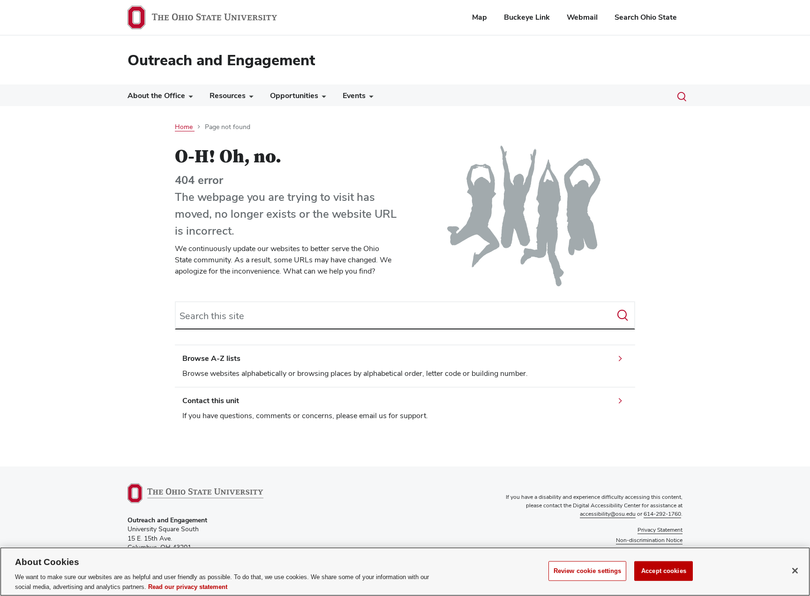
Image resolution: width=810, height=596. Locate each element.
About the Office (156, 95)
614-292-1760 (662, 514)
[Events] (369, 98)
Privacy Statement (660, 530)
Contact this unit (210, 400)
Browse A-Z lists (211, 358)
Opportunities (294, 95)
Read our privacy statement (187, 586)
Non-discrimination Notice (649, 540)
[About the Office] (189, 98)
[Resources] (249, 98)
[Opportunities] (322, 98)
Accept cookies (663, 570)
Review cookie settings (588, 570)
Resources (228, 95)
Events (354, 95)
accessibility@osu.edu (608, 514)
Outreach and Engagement (221, 59)
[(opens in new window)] (195, 493)
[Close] (795, 570)
